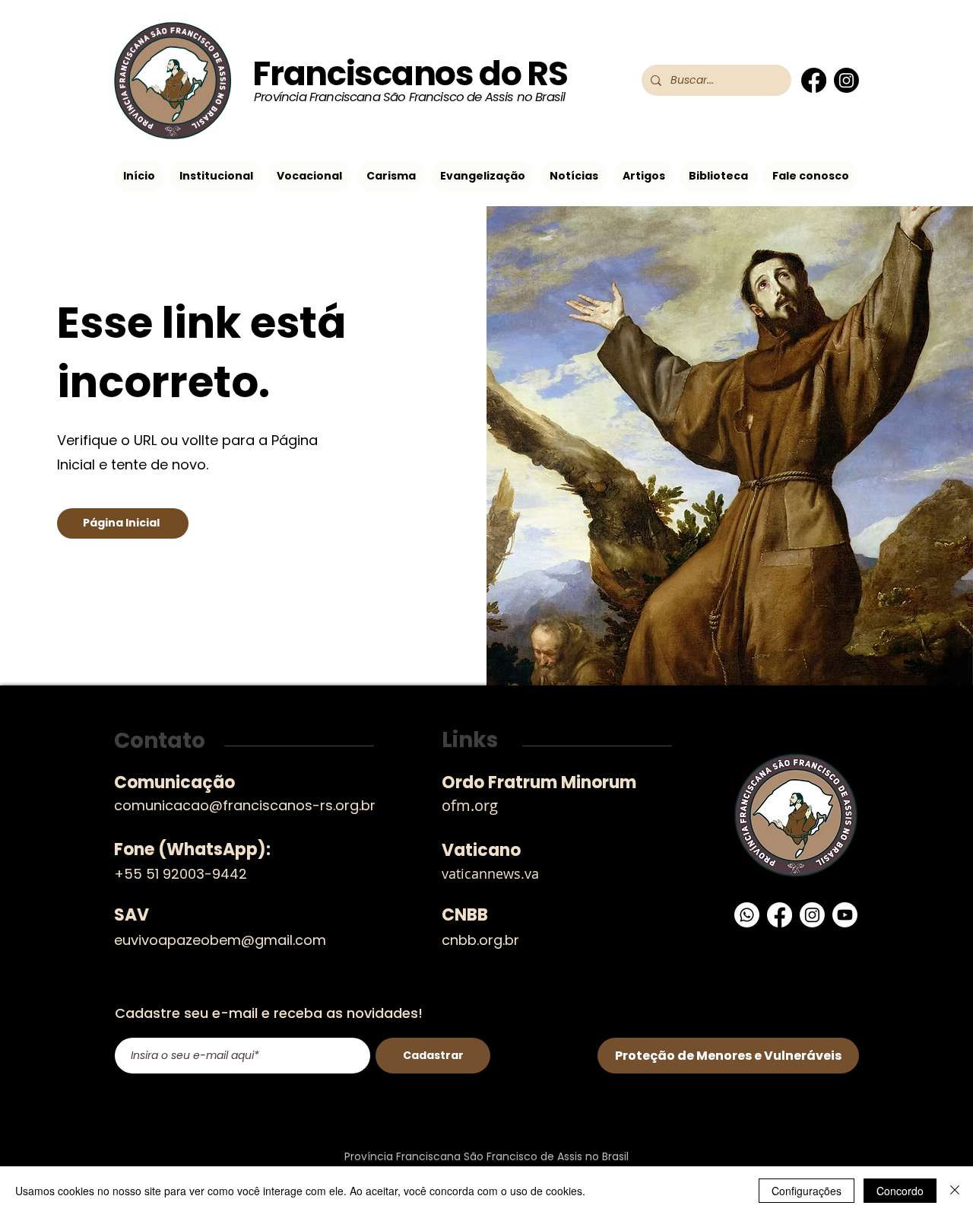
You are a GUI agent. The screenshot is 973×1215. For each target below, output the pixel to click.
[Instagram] (846, 80)
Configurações (806, 1190)
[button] (216, 176)
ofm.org (470, 805)
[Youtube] (844, 914)
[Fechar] (955, 1190)
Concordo (900, 1190)
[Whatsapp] (746, 914)
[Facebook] (813, 80)
